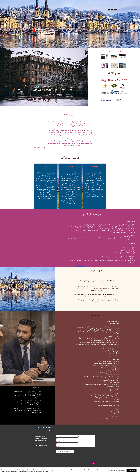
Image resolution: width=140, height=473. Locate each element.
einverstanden (132, 470)
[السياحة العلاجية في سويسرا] (19, 32)
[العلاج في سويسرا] (19, 24)
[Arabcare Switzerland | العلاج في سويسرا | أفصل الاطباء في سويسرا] (19, 26)
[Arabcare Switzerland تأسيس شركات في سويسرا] (19, 28)
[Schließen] (138, 470)
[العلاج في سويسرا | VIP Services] (19, 34)
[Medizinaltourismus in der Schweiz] (19, 40)
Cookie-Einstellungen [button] (112, 470)
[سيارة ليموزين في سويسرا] (19, 36)
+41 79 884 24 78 (42, 445)
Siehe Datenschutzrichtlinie (42, 471)
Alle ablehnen (122, 470)
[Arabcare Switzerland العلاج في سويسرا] (19, 30)
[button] (65, 451)
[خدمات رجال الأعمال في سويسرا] (19, 22)
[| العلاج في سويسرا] (19, 20)
